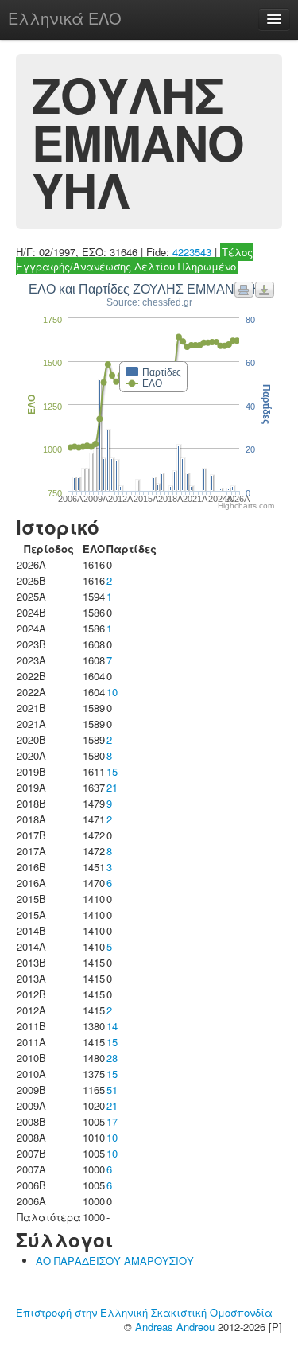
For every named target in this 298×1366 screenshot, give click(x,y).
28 (112, 1057)
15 (112, 771)
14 (112, 1025)
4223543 (191, 251)
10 (112, 691)
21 (112, 787)
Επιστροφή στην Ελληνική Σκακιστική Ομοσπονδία (144, 1312)
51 (112, 1089)
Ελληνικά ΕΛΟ (65, 17)
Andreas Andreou (175, 1326)
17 (112, 1121)
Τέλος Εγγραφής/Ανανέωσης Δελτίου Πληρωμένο (134, 259)
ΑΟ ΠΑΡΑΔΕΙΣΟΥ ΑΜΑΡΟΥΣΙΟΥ (115, 1260)
